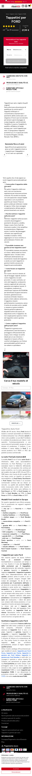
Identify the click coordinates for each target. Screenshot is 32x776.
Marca (9, 49)
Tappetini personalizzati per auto (12, 730)
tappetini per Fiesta (13, 653)
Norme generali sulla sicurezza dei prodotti (15, 715)
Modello (9, 55)
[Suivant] (27, 154)
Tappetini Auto (13, 14)
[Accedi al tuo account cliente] (26, 6)
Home (7, 14)
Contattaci (5, 723)
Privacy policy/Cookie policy (10, 721)
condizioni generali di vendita (10, 718)
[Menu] (5, 6)
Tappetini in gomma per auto (10, 732)
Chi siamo (4, 713)
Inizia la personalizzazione (16, 61)
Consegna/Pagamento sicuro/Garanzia (13, 739)
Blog (2, 742)
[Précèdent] (4, 154)
